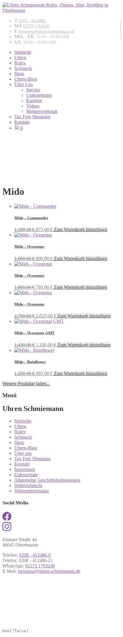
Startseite (22, 52)
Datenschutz (26, 474)
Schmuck (23, 68)
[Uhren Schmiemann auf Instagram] (6, 529)
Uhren (20, 57)
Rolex (20, 62)
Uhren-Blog (25, 79)
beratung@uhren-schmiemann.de (46, 31)
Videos (32, 105)
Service (33, 89)
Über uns (23, 453)
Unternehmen (39, 95)
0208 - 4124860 (32, 21)
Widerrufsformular (31, 490)
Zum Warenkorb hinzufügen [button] (80, 229)
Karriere (34, 100)
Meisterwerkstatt (41, 111)
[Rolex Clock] (61, 147)
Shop (19, 73)
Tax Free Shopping (32, 116)
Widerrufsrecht (28, 485)
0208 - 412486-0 (35, 555)
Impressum (24, 469)
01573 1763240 (36, 26)
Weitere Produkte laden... (26, 383)
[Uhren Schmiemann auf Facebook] (6, 519)
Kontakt (22, 122)
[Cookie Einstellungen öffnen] (47, 621)
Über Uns (23, 84)
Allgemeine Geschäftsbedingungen (47, 480)
